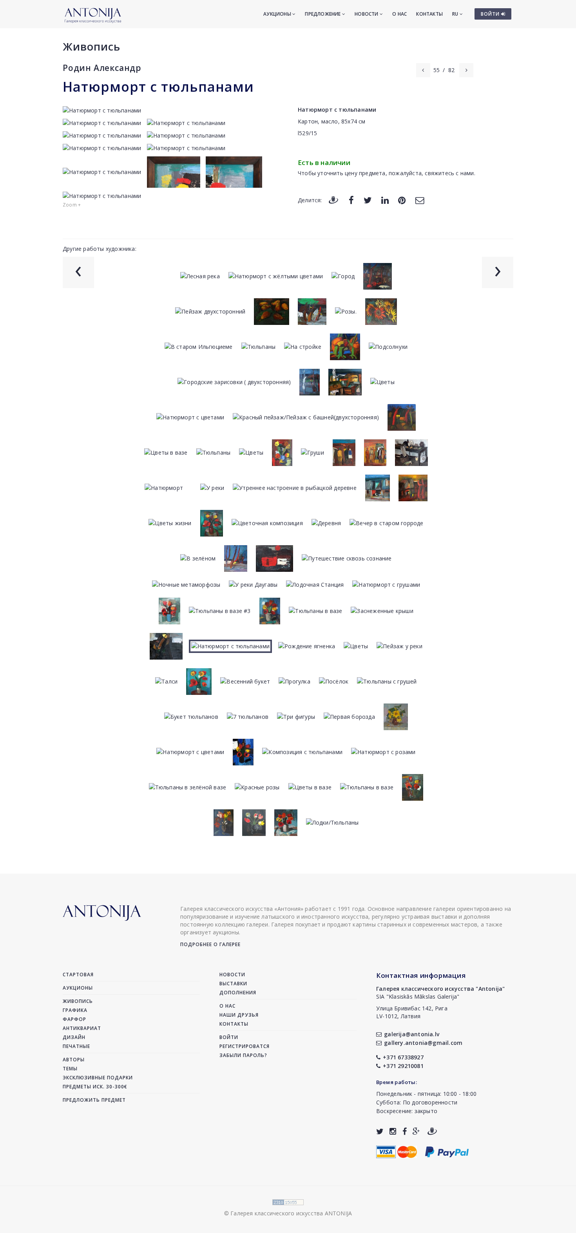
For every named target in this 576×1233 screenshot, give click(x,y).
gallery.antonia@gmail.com (423, 1042)
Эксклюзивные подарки (98, 1077)
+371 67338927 (403, 1057)
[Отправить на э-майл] (419, 199)
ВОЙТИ (491, 14)
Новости (367, 14)
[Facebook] (351, 199)
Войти (228, 1037)
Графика (75, 1010)
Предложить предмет (94, 1100)
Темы (70, 1068)
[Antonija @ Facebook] (404, 1131)
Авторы (74, 1059)
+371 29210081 (403, 1066)
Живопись (91, 46)
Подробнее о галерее (210, 944)
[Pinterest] (402, 199)
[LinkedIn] (385, 199)
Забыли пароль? (243, 1055)
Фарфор (74, 1019)
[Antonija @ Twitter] (380, 1131)
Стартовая (78, 974)
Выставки (233, 983)
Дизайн (74, 1037)
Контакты (429, 14)
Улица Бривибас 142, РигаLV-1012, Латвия (411, 1012)
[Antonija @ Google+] (416, 1131)
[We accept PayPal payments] (447, 1151)
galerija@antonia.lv (411, 1034)
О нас (399, 14)
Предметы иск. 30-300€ (95, 1086)
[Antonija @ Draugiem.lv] (432, 1131)
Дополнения (237, 992)
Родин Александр (102, 67)
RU (456, 14)
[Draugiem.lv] (333, 199)
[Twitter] (368, 199)
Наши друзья (239, 1015)
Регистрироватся (244, 1046)
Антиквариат (82, 1028)
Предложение (323, 14)
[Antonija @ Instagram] (392, 1131)
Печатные (76, 1046)
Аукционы (277, 14)
